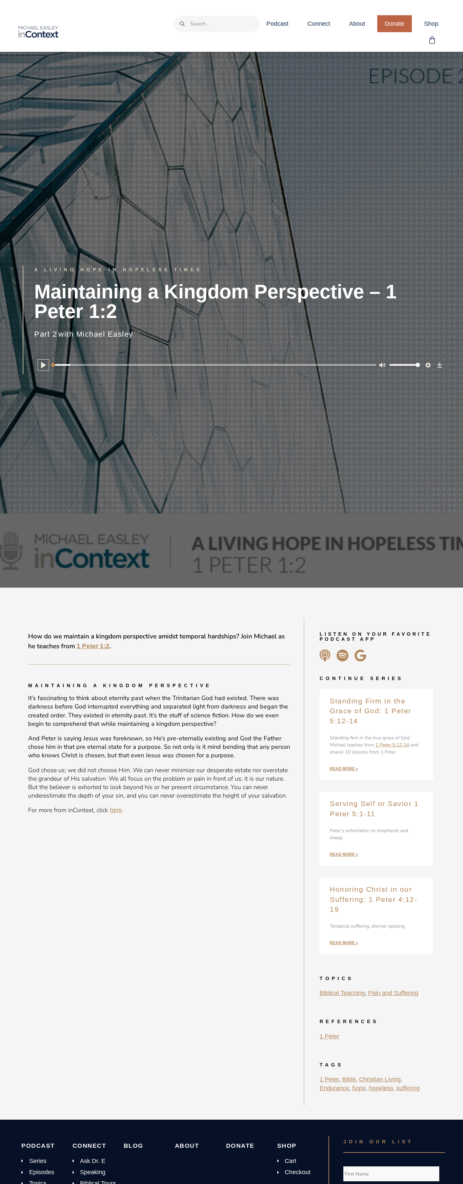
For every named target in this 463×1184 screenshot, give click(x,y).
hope (359, 1088)
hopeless (381, 1088)
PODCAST (38, 1145)
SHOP (287, 1145)
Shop (431, 23)
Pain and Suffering (393, 993)
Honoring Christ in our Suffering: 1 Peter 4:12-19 (373, 899)
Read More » (344, 768)
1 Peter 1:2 (93, 646)
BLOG (133, 1145)
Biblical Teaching (342, 993)
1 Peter (329, 1036)
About (357, 23)
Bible (349, 1079)
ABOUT (187, 1145)
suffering (408, 1088)
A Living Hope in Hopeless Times (118, 269)
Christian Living (380, 1079)
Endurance (334, 1088)
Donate (394, 23)
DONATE (240, 1145)
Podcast (277, 23)
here (116, 810)
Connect (318, 23)
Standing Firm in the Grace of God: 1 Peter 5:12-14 (370, 711)
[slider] (213, 365)
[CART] (432, 40)
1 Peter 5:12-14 (392, 744)
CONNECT (89, 1145)
